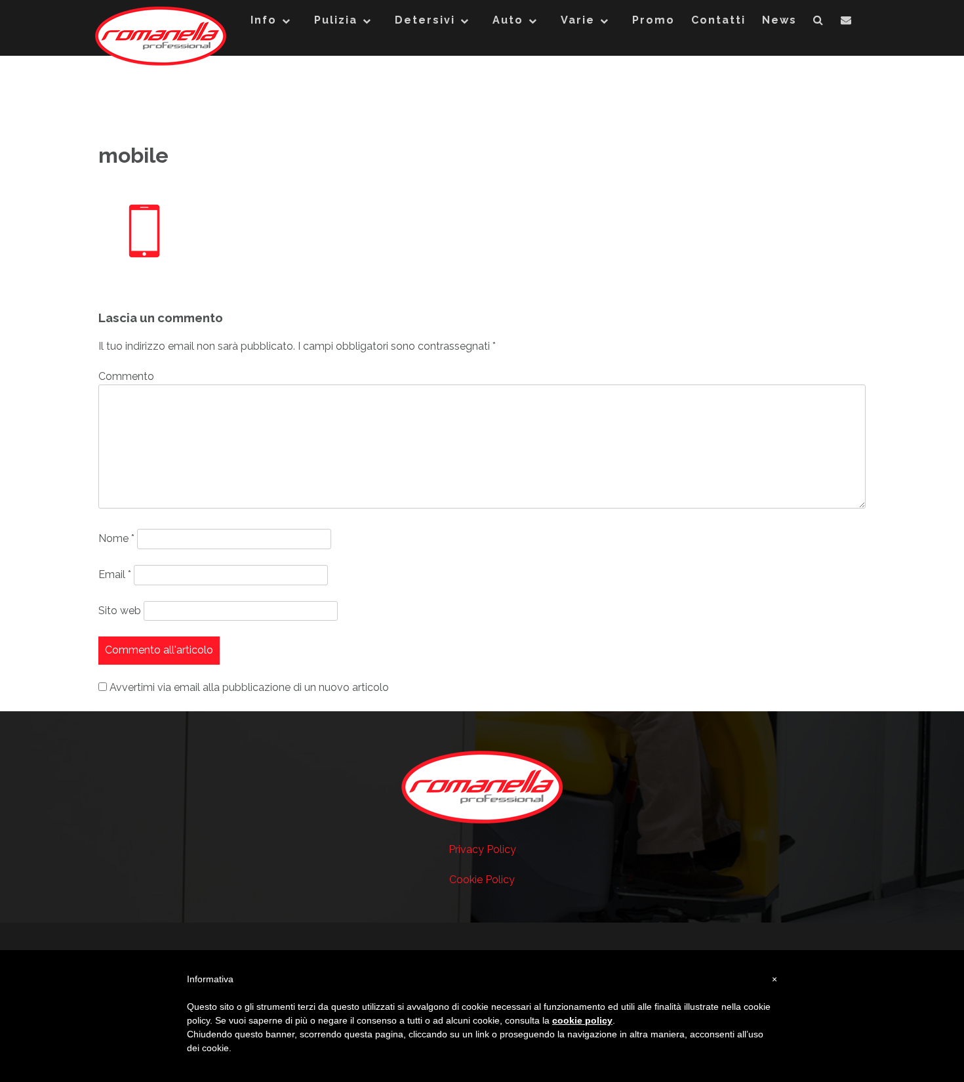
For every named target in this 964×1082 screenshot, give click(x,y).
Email (114, 574)
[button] (818, 23)
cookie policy (582, 1020)
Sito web (119, 610)
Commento (126, 376)
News (779, 20)
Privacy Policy (482, 849)
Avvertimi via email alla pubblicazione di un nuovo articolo (249, 687)
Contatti (718, 20)
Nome (116, 538)
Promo (653, 20)
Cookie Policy (482, 879)
